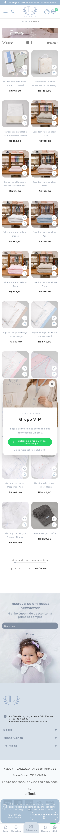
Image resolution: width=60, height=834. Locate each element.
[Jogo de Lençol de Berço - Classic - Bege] (15, 314)
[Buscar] (13, 11)
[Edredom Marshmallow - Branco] (15, 213)
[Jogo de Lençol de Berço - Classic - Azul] (44, 314)
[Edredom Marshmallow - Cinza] (44, 113)
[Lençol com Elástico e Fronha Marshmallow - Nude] (15, 163)
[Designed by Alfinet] (30, 793)
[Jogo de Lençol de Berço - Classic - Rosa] (15, 364)
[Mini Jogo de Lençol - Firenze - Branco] (15, 515)
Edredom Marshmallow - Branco (15, 233)
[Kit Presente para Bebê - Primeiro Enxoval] (15, 63)
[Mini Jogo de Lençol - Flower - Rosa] (44, 464)
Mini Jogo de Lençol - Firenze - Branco (15, 534)
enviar (30, 633)
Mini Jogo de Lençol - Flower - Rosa (45, 484)
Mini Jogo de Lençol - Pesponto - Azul (15, 484)
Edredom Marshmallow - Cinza (45, 133)
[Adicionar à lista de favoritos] (24, 66)
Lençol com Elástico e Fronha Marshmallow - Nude (15, 183)
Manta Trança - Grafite (45, 532)
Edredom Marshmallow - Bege (45, 283)
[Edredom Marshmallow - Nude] (44, 163)
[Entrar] (47, 11)
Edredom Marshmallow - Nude (45, 183)
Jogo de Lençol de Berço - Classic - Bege (15, 333)
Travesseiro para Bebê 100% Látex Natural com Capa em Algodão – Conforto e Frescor (15, 133)
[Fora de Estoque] (54, 473)
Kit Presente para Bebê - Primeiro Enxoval (15, 82)
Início (25, 21)
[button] (28, 42)
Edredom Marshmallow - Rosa (15, 283)
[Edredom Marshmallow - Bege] (44, 264)
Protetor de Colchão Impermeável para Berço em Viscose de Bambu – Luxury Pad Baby (45, 82)
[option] (30, 2)
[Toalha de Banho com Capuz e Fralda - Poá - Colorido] (44, 364)
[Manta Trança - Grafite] (44, 515)
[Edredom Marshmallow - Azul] (44, 213)
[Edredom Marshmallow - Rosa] (15, 264)
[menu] (6, 11)
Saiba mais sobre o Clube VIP (30, 449)
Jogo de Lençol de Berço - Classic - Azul (44, 333)
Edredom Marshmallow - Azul (45, 233)
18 (29, 567)
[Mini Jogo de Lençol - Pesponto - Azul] (15, 464)
